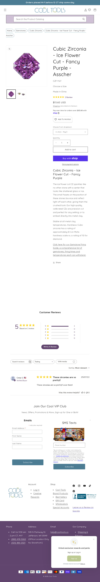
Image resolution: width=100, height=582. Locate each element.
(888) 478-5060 (18, 539)
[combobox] (50, 19)
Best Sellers (61, 497)
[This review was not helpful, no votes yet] (87, 392)
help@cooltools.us (59, 532)
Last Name (16, 443)
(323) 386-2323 (18, 542)
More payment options (70, 164)
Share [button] (58, 262)
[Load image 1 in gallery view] (11, 94)
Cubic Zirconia (36, 31)
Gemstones (21, 31)
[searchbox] (19, 362)
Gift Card (60, 500)
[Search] (83, 19)
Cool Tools (53, 576)
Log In (36, 490)
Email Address (19, 428)
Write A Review (50, 347)
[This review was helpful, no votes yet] (82, 392)
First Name (17, 436)
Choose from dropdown (62, 127)
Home (9, 31)
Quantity (56, 138)
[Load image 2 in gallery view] (21, 94)
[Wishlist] (89, 10)
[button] (5, 10)
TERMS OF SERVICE (62, 456)
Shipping (56, 106)
